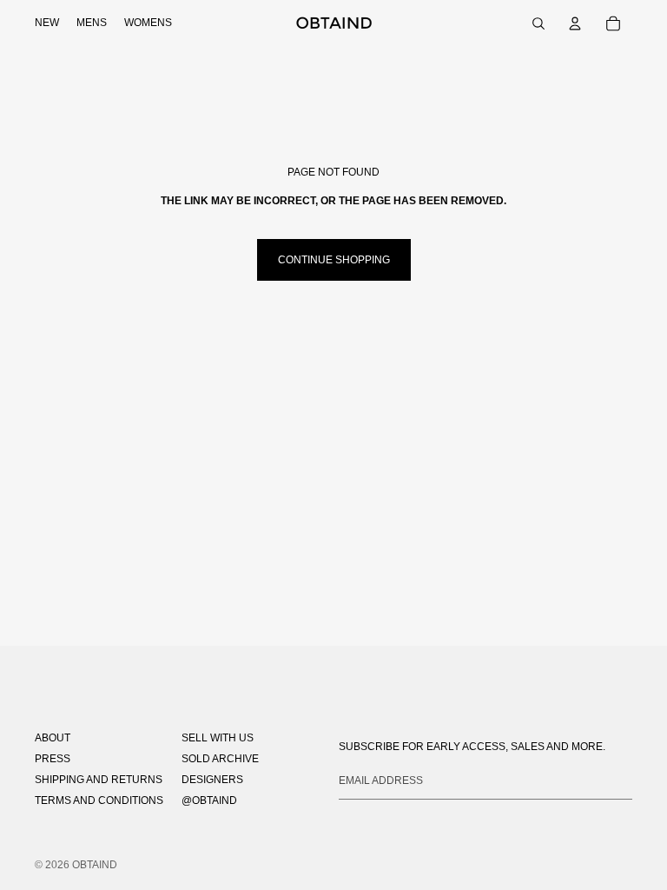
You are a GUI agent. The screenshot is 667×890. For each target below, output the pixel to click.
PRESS (52, 759)
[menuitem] (47, 23)
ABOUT (52, 738)
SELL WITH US (218, 738)
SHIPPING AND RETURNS (98, 780)
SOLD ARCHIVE (220, 759)
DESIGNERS (212, 780)
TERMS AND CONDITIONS (99, 800)
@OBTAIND (209, 800)
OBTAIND (94, 865)
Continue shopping (334, 260)
